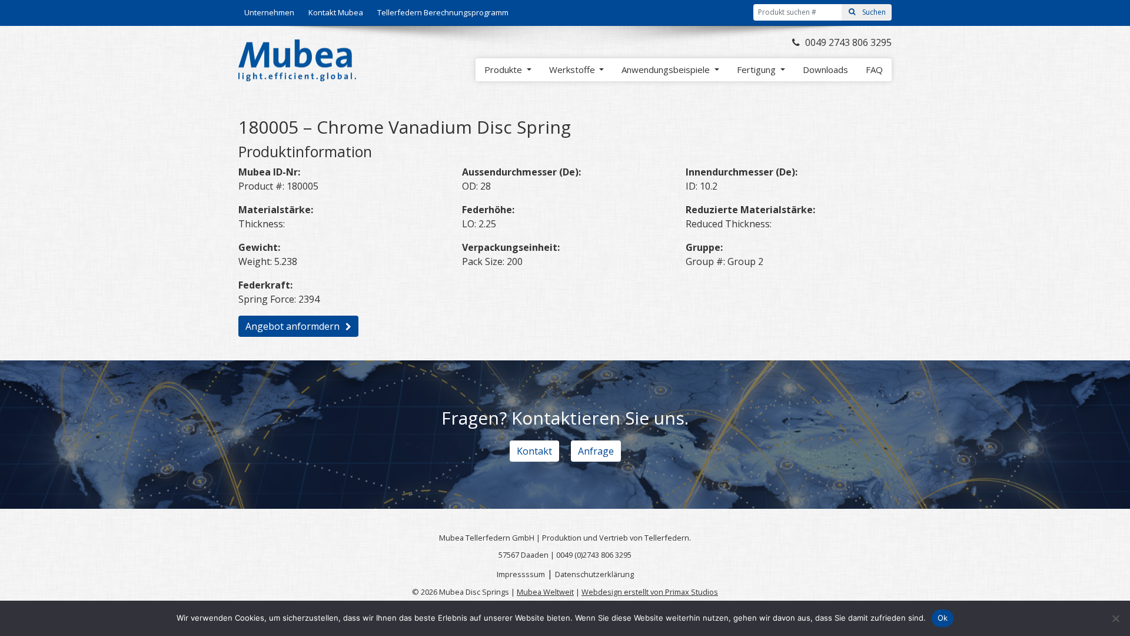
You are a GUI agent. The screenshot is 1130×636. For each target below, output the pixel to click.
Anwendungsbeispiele (667, 69)
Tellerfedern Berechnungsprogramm (442, 12)
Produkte (504, 69)
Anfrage (596, 451)
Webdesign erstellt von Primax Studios (649, 592)
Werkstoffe (573, 69)
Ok (943, 617)
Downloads (825, 69)
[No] (1115, 618)
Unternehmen (269, 12)
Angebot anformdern (292, 326)
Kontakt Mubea (335, 12)
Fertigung (757, 69)
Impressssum (521, 574)
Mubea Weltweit (545, 592)
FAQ (874, 69)
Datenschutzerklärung (594, 574)
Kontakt (534, 451)
